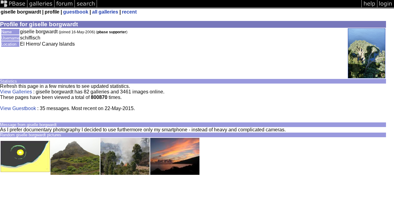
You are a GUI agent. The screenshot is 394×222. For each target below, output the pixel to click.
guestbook (75, 11)
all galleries (105, 11)
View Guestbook (18, 108)
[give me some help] (369, 7)
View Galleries (16, 91)
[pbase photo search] (86, 7)
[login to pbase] (385, 7)
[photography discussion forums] (64, 7)
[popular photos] (229, 7)
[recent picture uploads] (40, 7)
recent (129, 11)
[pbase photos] (13, 7)
